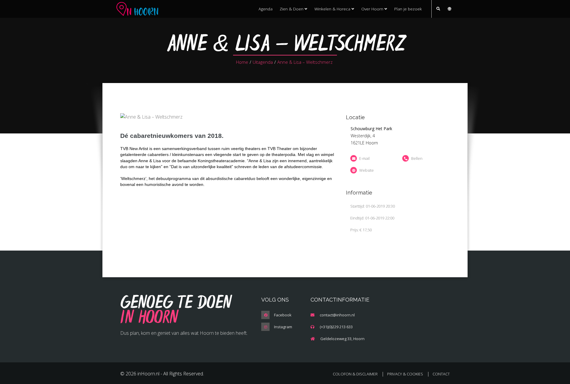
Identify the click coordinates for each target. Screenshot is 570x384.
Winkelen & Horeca (333, 9)
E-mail (364, 158)
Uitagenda (263, 62)
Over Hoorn (372, 9)
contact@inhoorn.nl (337, 315)
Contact (441, 374)
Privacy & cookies (405, 374)
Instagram (283, 326)
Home (242, 62)
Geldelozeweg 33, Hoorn (342, 338)
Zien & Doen (292, 9)
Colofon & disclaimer (355, 374)
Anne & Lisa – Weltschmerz (304, 62)
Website (366, 170)
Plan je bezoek (408, 9)
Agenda (266, 9)
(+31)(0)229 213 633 (336, 326)
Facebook (283, 315)
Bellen (416, 158)
